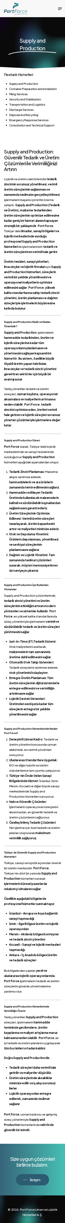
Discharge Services (21, 109)
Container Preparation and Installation (33, 89)
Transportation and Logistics (27, 104)
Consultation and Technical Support (31, 125)
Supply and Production (23, 83)
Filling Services (18, 94)
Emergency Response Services (29, 120)
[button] (60, 8)
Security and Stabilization (25, 99)
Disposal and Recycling (23, 115)
